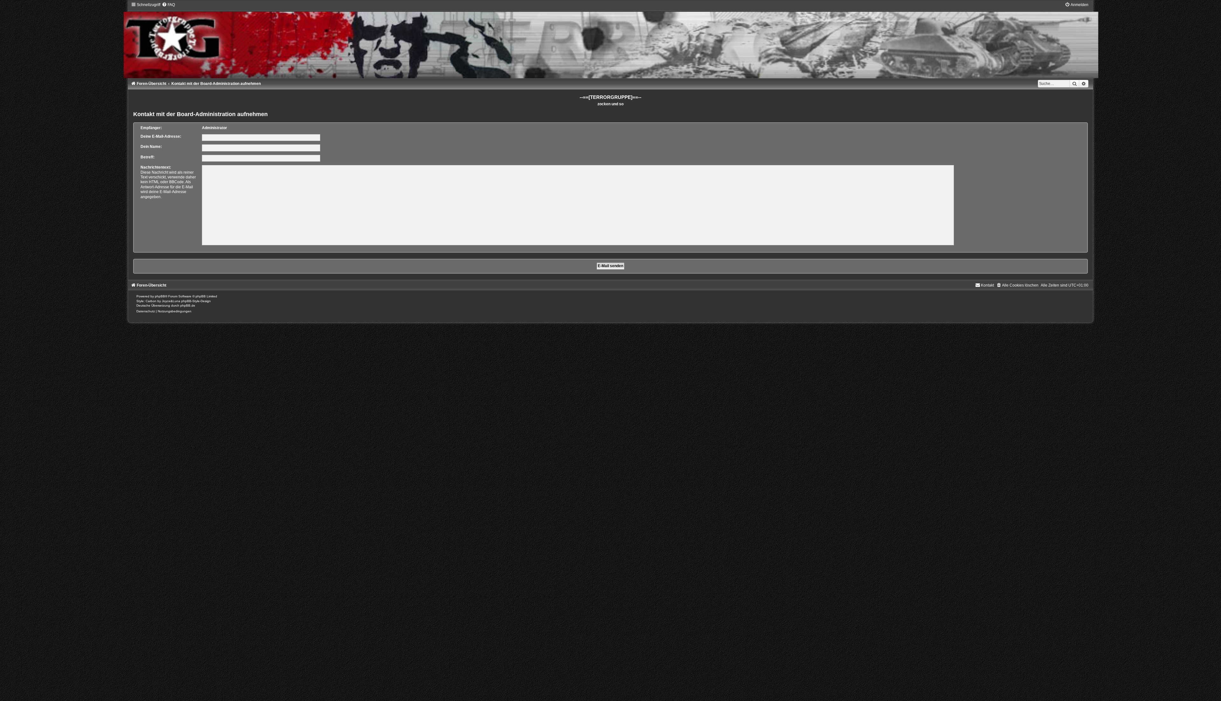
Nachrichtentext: (156, 167)
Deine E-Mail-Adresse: (161, 136)
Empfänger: (151, 128)
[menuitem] (168, 5)
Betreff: (148, 157)
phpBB (160, 296)
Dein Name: (151, 146)
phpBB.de (187, 305)
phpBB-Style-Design (196, 301)
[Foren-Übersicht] (610, 40)
